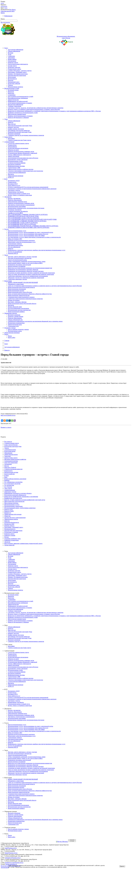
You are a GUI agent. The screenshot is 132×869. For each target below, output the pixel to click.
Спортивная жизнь (10, 449)
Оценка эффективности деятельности (19, 154)
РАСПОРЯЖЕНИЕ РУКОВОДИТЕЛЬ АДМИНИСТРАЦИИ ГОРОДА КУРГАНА (33, 226)
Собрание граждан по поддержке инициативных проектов (26, 135)
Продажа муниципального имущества (19, 258)
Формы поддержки (14, 300)
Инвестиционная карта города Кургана (20, 292)
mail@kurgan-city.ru (11, 848)
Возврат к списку (6, 427)
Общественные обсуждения (12, 514)
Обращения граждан (10, 313)
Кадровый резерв (13, 90)
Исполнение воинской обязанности (15, 495)
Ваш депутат (12, 124)
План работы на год (14, 185)
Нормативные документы (16, 192)
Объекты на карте (13, 150)
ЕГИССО (11, 177)
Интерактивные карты (15, 331)
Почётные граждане (14, 67)
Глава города (8, 137)
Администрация (9, 142)
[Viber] (15, 420)
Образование (8, 453)
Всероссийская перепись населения (15, 479)
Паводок (7, 521)
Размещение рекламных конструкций (19, 264)
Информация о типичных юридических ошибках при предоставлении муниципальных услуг (36, 250)
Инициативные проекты (15, 87)
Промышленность (9, 529)
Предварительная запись (15, 245)
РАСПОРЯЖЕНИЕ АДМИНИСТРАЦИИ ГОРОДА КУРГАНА (27, 221)
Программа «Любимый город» (17, 72)
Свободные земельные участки (17, 279)
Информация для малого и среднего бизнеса (18, 493)
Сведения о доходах (14, 190)
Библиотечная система (11, 472)
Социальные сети (13, 326)
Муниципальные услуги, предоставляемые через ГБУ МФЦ (26, 235)
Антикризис (8, 464)
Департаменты (12, 146)
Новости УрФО (9, 511)
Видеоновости (12, 78)
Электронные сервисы (15, 243)
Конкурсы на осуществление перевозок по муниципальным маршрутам (30, 268)
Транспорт (7, 456)
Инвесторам (8, 281)
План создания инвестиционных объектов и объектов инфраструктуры (30, 294)
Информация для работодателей (18, 101)
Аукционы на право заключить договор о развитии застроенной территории (31, 273)
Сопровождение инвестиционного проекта (21, 297)
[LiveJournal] (10, 420)
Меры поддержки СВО (15, 239)
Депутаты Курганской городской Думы (20, 125)
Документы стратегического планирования (21, 205)
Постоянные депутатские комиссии (19, 130)
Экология (7, 542)
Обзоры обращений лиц (15, 319)
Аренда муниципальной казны (17, 260)
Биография (11, 138)
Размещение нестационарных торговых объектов (23, 269)
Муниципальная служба (11, 88)
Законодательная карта (15, 324)
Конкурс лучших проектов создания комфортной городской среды (24, 500)
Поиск (6, 334)
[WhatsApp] (12, 420)
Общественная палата (11, 454)
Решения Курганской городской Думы (19, 132)
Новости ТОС (8, 509)
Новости (10, 122)
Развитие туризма (9, 535)
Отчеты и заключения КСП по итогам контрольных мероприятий (28, 187)
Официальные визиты (11, 519)
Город (6, 48)
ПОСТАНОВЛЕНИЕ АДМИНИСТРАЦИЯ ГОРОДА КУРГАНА (28, 214)
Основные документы (14, 209)
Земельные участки (10, 491)
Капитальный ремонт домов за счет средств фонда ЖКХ (25, 263)
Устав (9, 54)
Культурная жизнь (9, 451)
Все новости (8, 441)
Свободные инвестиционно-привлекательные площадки (25, 298)
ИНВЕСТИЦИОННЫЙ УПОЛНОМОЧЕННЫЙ (23, 282)
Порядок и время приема (15, 316)
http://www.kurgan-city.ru (8, 415)
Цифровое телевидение (11, 540)
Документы (7, 197)
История (10, 53)
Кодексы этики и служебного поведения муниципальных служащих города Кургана (34, 109)
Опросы (10, 85)
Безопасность (8, 470)
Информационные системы (16, 166)
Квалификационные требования (18, 98)
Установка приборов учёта (12, 538)
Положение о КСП (13, 180)
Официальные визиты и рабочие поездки (20, 169)
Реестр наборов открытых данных (18, 329)
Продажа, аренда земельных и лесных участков (22, 256)
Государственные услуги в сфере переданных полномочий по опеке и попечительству (34, 237)
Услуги (6, 229)
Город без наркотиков (11, 462)
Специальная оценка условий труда (19, 193)
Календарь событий (14, 83)
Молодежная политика (11, 503)
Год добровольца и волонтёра (13, 482)
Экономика (11, 57)
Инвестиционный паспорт (16, 290)
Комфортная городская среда (13, 498)
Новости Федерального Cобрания (18, 117)
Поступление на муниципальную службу (20, 96)
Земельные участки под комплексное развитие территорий (26, 277)
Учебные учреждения (14, 106)
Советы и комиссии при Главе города (19, 140)
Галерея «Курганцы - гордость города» (20, 70)
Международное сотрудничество (14, 501)
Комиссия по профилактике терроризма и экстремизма (21, 496)
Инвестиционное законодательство (19, 295)
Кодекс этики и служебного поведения (20, 195)
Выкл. (14, 9)
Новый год (7, 512)
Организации (12, 61)
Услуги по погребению (15, 252)
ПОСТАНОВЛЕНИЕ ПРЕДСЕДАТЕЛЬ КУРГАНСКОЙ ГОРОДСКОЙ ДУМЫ (32, 219)
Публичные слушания (11, 532)
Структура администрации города (18, 143)
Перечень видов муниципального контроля (21, 240)
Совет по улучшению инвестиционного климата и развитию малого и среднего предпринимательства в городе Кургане (45, 285)
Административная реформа (16, 163)
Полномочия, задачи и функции (17, 159)
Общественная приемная (15, 175)
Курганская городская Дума (12, 446)
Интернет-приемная (14, 133)
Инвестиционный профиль (16, 311)
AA (2, 6)
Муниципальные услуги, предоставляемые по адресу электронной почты (30, 232)
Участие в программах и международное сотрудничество (25, 171)
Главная (6, 340)
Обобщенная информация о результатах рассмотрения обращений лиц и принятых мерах (35, 321)
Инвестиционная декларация (17, 289)
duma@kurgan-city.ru (11, 853)
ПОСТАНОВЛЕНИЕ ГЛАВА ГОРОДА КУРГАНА (23, 218)
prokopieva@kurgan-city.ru (13, 857)
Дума (6, 119)
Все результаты (5, 22)
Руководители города (14, 69)
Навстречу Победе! (10, 467)
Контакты (11, 174)
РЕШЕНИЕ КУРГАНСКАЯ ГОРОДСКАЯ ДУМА (23, 216)
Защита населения (13, 156)
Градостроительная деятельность (18, 64)
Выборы (6, 480)
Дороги (6, 448)
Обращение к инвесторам (16, 284)
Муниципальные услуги (11, 504)
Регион (6, 537)
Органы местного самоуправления (15, 517)
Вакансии (11, 91)
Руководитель (12, 182)
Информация (8, 16)
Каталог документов (14, 198)
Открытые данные (10, 328)
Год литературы (9, 485)
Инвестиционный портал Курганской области (22, 303)
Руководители (12, 145)
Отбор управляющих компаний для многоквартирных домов (26, 261)
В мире (6, 475)
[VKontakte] (2, 420)
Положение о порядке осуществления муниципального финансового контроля (32, 188)
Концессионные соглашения (16, 266)
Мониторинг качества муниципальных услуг (22, 242)
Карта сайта (11, 337)
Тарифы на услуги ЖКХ (15, 213)
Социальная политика (11, 461)
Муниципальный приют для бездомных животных (20, 508)
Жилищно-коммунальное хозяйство (15, 459)
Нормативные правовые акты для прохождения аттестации (26, 208)
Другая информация (14, 247)
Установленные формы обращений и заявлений (22, 153)
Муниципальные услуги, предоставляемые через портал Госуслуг (28, 234)
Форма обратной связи (15, 307)
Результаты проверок (14, 164)
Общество (7, 516)
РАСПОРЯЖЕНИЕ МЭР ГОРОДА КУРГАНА (22, 224)
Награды (10, 80)
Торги (6, 255)
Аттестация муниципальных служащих (20, 103)
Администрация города (11, 443)
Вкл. (10, 9)
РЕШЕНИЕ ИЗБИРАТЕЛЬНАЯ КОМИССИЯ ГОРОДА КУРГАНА (28, 227)
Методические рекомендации (17, 114)
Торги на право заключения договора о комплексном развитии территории (31, 274)
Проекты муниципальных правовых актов (21, 151)
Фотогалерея (12, 77)
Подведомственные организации (18, 148)
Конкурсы (11, 93)
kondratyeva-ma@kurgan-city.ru (14, 862)
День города (8, 488)
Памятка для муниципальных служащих (20, 116)
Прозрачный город (13, 82)
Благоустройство (9, 474)
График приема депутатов (16, 129)
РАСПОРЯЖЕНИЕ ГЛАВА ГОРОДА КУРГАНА (23, 222)
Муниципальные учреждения (13, 506)
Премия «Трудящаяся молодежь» (18, 74)
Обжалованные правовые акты (17, 201)
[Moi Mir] (7, 420)
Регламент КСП (13, 184)
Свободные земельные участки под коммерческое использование (28, 276)
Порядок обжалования (15, 200)
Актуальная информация (15, 49)
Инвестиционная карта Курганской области (21, 287)
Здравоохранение (9, 490)
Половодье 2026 (9, 524)
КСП (5, 179)
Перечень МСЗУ (13, 253)
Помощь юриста (9, 525)
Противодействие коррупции (17, 75)
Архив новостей (9, 545)
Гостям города (12, 66)
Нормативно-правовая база (16, 323)
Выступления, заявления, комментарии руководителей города (23, 543)
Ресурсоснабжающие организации (18, 308)
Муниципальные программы (17, 206)
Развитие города (13, 62)
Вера (5, 477)
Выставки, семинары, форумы (17, 302)
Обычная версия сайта (7, 11)
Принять (122, 866)
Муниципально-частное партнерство (19, 310)
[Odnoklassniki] (5, 420)
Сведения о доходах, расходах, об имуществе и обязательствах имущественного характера (35, 108)
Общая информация (14, 51)
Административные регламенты (18, 211)
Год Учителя (8, 487)
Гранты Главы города (10, 457)
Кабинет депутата (13, 127)
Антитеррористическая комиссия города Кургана (23, 158)
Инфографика (12, 59)
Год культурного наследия (12, 483)
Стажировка (11, 95)
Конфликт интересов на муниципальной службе (23, 112)
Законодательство (13, 99)
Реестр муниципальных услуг (17, 230)
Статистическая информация (17, 172)
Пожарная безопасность (11, 522)
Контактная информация (15, 104)
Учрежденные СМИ (14, 167)
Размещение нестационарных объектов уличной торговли (26, 271)
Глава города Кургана (11, 445)
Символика (11, 56)
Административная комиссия (13, 469)
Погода (6, 466)
